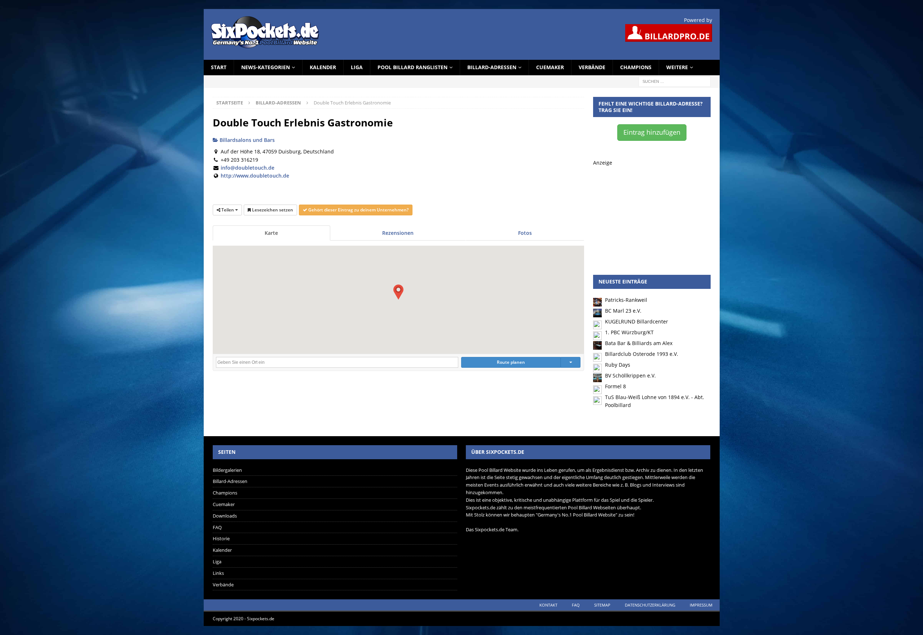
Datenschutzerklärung (650, 605)
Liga (357, 67)
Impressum (701, 605)
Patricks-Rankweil (626, 299)
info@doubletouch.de (247, 167)
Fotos (525, 232)
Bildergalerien (227, 470)
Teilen (227, 210)
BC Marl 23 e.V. (623, 310)
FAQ (217, 527)
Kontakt (548, 605)
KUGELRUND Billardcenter (636, 321)
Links (218, 573)
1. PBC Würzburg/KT (629, 332)
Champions (636, 67)
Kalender (323, 67)
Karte (271, 232)
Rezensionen (398, 232)
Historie (221, 538)
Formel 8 (615, 386)
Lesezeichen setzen (272, 210)
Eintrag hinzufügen (651, 132)
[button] (398, 292)
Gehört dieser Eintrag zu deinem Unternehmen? (357, 210)
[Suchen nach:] (675, 80)
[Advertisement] (652, 212)
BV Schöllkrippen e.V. (630, 375)
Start (218, 67)
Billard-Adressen (491, 67)
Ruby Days (617, 364)
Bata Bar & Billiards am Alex (638, 343)
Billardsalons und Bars (246, 140)
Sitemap (602, 605)
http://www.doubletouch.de (255, 175)
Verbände (592, 67)
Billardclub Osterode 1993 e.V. (641, 353)
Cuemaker (550, 67)
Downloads (225, 516)
